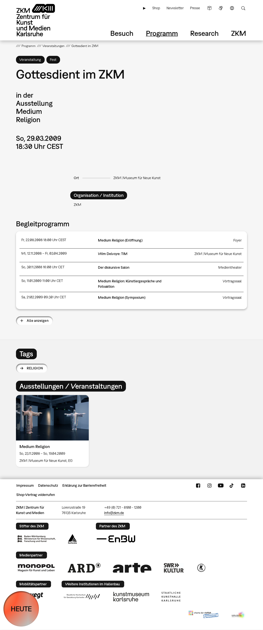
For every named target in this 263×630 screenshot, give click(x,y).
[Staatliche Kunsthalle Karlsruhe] (171, 596)
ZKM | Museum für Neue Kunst (137, 178)
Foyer (237, 240)
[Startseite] (41, 20)
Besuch (121, 33)
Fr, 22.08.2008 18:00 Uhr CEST (43, 240)
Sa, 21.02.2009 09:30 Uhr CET (43, 297)
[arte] (132, 567)
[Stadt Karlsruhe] (72, 539)
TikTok (232, 485)
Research (204, 33)
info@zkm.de (114, 513)
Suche (243, 8)
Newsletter (175, 8)
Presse (195, 8)
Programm (162, 33)
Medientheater (230, 267)
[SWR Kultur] (174, 568)
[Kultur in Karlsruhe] (201, 568)
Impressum (25, 485)
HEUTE (21, 609)
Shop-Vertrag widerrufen (35, 495)
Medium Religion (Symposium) (121, 297)
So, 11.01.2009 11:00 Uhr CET (42, 281)
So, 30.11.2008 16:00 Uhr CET (42, 267)
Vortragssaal (232, 281)
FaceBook (198, 485)
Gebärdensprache (220, 8)
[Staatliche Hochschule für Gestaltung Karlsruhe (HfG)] (82, 596)
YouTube (220, 485)
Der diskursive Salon (113, 267)
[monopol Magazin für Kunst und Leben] (36, 567)
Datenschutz (48, 485)
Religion (35, 368)
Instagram (209, 485)
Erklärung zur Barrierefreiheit (84, 485)
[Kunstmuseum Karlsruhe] (131, 596)
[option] (54, 431)
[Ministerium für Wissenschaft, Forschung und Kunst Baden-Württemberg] (36, 538)
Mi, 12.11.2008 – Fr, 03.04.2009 (44, 253)
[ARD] (84, 568)
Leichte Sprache (209, 8)
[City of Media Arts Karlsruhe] (238, 615)
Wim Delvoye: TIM (112, 254)
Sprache (232, 8)
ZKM (238, 33)
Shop (156, 8)
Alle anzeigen (38, 321)
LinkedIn (243, 485)
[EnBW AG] (116, 538)
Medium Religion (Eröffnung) (120, 240)
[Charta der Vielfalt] (203, 615)
